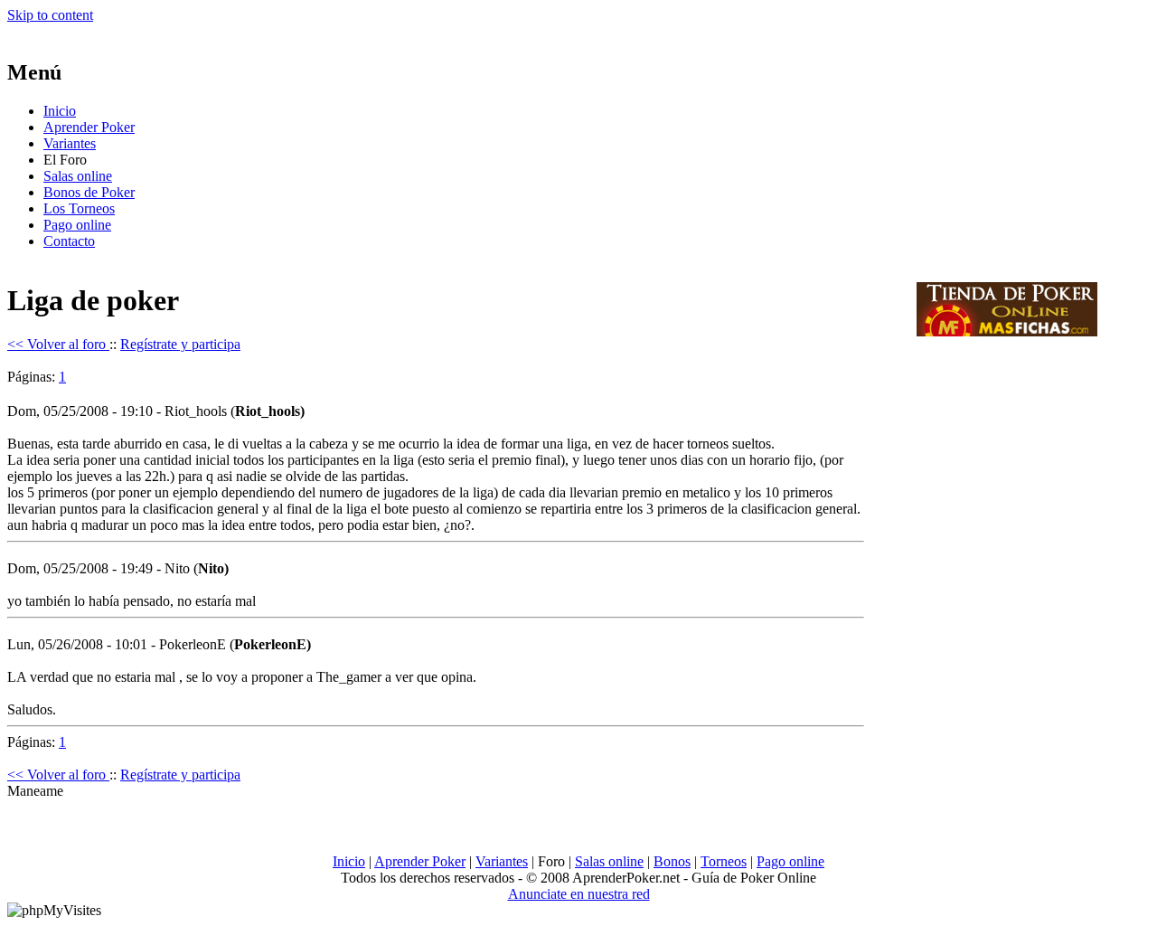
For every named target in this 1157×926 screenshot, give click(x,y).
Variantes (69, 143)
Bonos (672, 861)
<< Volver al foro (58, 344)
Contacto (69, 241)
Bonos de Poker (89, 192)
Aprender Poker (89, 127)
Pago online (77, 224)
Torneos (724, 861)
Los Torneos (79, 208)
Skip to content (50, 15)
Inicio (59, 110)
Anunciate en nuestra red (579, 894)
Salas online (77, 176)
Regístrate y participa (180, 344)
